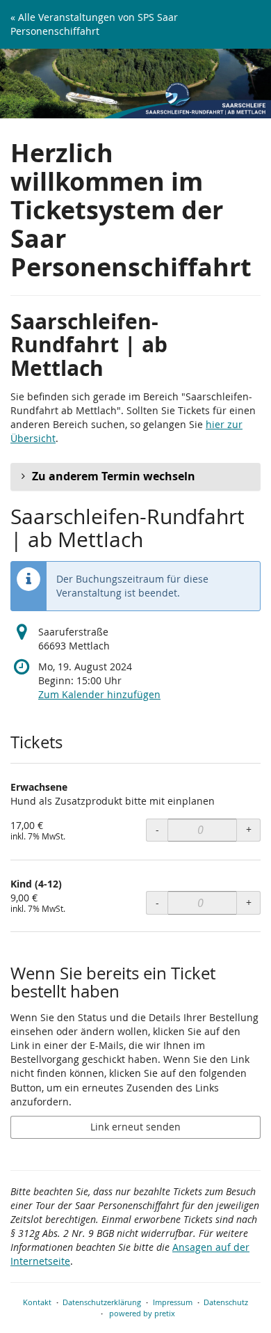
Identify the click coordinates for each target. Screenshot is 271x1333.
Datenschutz (226, 1302)
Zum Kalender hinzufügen (99, 694)
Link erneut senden (135, 1126)
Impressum (172, 1302)
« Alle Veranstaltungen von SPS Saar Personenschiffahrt (94, 24)
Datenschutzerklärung (102, 1302)
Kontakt (37, 1302)
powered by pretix (142, 1313)
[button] (135, 477)
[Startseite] (135, 83)
